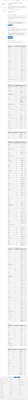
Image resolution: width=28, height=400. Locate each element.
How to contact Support (4, 4)
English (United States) (3, 396)
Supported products (4, 6)
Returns (10, 382)
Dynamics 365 (2, 390)
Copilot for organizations (2, 383)
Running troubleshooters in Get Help (4, 9)
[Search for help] (25, 0)
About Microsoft (20, 389)
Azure (10, 388)
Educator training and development (21, 384)
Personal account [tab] (10, 11)
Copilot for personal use (2, 384)
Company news (20, 390)
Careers (19, 388)
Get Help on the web (10, 36)
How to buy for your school (20, 383)
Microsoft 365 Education (20, 382)
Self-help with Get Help (4, 7)
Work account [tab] (13, 11)
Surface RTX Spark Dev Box (2, 382)
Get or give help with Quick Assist (4, 11)
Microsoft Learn (11, 390)
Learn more (9, 9)
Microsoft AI (1, 388)
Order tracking (11, 383)
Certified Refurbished (11, 384)
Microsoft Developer (11, 389)
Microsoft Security (2, 389)
